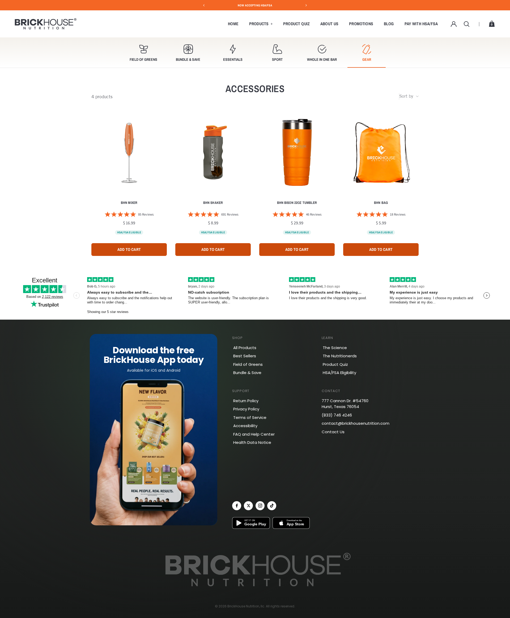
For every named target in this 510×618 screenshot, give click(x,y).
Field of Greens (248, 364)
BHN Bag (381, 203)
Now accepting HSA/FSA (255, 5)
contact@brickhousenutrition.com (355, 423)
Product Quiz (296, 24)
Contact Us (333, 432)
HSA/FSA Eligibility (339, 372)
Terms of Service (249, 417)
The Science (335, 347)
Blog (389, 24)
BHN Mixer (129, 203)
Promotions (361, 24)
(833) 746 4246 (337, 415)
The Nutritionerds (340, 356)
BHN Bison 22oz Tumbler (297, 203)
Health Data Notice (252, 442)
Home (233, 24)
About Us (329, 24)
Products (259, 24)
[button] (143, 52)
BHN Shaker (213, 203)
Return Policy (245, 401)
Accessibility (245, 425)
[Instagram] (260, 505)
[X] (248, 505)
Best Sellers (244, 356)
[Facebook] (236, 505)
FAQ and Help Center (254, 434)
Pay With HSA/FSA (421, 24)
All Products (244, 347)
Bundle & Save (247, 372)
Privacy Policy (246, 409)
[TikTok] (271, 505)
